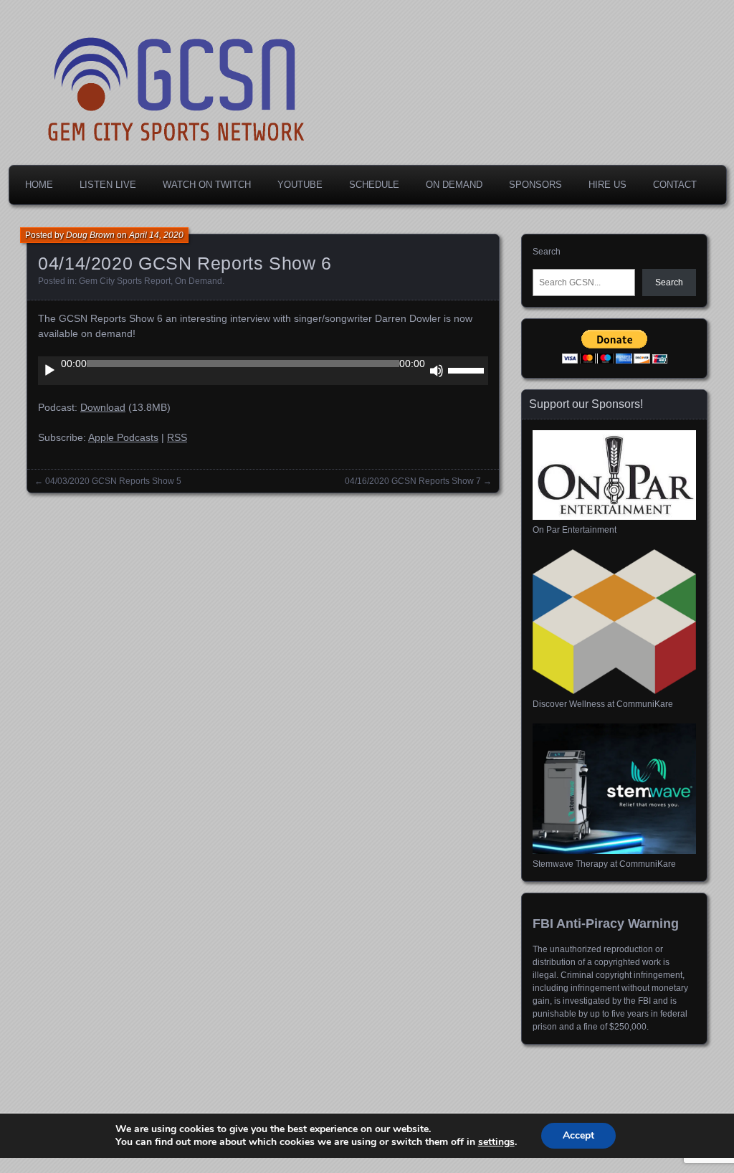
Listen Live (108, 184)
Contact (675, 184)
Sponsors (535, 184)
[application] (263, 370)
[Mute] (436, 371)
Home (39, 184)
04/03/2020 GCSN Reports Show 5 (113, 481)
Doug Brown (90, 235)
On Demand (454, 184)
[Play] (49, 371)
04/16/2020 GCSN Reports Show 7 (413, 481)
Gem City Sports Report (125, 281)
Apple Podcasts (123, 437)
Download (102, 407)
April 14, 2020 (156, 235)
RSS (177, 437)
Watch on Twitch (207, 184)
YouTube (300, 184)
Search (547, 252)
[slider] (468, 369)
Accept (578, 1135)
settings (496, 1142)
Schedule (374, 184)
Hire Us (607, 184)
